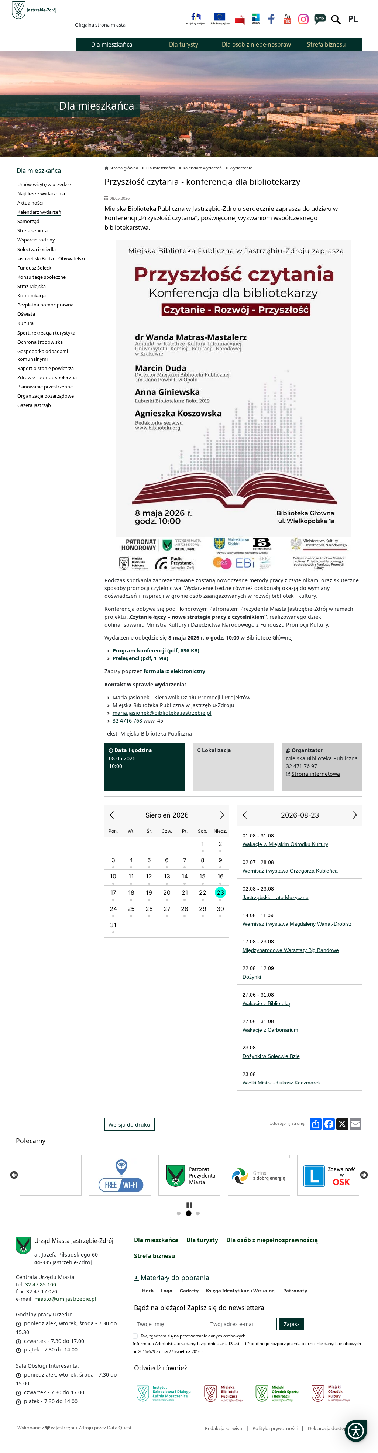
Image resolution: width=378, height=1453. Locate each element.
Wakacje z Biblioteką (266, 1003)
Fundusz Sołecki (34, 267)
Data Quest (119, 1427)
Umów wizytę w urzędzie (44, 184)
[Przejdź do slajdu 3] (198, 1213)
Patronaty (295, 1290)
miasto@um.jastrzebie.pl (65, 1298)
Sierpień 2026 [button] (167, 815)
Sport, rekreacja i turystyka (46, 332)
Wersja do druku (129, 1124)
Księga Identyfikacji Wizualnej (241, 1290)
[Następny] (363, 1175)
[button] (112, 815)
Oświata (26, 314)
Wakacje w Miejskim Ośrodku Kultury (285, 844)
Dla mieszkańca (160, 168)
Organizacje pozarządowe (45, 396)
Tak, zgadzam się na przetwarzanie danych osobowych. (194, 1336)
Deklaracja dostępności (333, 1428)
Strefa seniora (32, 230)
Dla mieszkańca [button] (112, 44)
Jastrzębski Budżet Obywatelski (51, 258)
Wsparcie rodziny (36, 239)
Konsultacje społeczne (41, 277)
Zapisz (292, 1323)
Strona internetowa (316, 773)
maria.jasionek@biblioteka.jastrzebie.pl (162, 712)
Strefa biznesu (154, 1256)
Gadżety (189, 1290)
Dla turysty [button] (183, 44)
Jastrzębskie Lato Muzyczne (276, 897)
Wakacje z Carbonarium (270, 1030)
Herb (148, 1290)
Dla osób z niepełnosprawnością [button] (256, 44)
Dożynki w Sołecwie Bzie (271, 1056)
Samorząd (28, 221)
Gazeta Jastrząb (34, 405)
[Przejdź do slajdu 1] (178, 1213)
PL (353, 18)
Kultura (25, 323)
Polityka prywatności (275, 1428)
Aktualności (30, 202)
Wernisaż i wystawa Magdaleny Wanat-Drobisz (297, 924)
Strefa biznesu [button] (326, 44)
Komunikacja (31, 295)
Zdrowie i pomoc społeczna (47, 377)
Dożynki (252, 977)
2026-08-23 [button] (300, 815)
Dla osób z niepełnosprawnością (272, 1240)
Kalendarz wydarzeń (39, 212)
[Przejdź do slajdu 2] (188, 1213)
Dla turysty (202, 1240)
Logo (166, 1290)
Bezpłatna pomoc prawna (45, 304)
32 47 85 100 (40, 1284)
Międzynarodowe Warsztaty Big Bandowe (291, 950)
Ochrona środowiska (40, 342)
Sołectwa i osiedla (36, 249)
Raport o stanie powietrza (45, 368)
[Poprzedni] (14, 1175)
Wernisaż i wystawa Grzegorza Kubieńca (290, 871)
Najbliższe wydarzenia (41, 193)
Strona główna (124, 168)
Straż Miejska (31, 286)
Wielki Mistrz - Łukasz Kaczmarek (282, 1083)
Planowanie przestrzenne (45, 386)
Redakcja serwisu (223, 1428)
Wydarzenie (241, 168)
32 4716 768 (128, 720)
